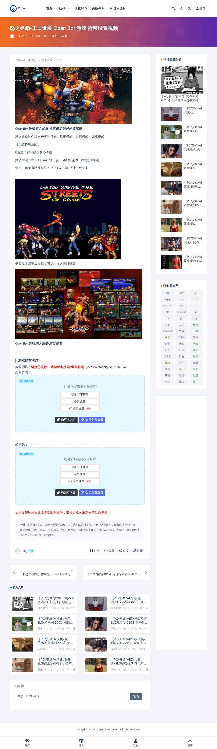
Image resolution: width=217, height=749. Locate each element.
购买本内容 (68, 419)
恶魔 (195, 343)
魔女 (167, 382)
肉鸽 (195, 369)
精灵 (195, 362)
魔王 (195, 382)
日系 (181, 350)
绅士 (181, 369)
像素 (195, 324)
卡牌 (195, 331)
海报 (125, 551)
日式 (167, 350)
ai (195, 293)
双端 (167, 337)
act (167, 293)
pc (181, 318)
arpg (167, 299)
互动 (181, 324)
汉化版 (167, 356)
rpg (195, 318)
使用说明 (119, 8)
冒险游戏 (167, 331)
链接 (139, 551)
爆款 (167, 362)
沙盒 (181, 356)
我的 (135, 745)
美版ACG (98, 8)
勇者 (181, 331)
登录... (21, 696)
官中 (167, 343)
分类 (81, 745)
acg (28, 550)
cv (181, 305)
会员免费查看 (94, 419)
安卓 (195, 337)
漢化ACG (81, 8)
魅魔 (195, 375)
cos (196, 299)
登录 (202, 8)
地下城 (181, 337)
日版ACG (63, 8)
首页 (49, 8)
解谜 (167, 375)
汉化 (195, 350)
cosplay (167, 305)
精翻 (167, 369)
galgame (181, 312)
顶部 (189, 745)
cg (181, 299)
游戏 (195, 356)
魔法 (181, 382)
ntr (167, 318)
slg (167, 324)
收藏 (111, 551)
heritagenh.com (108, 729)
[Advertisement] (182, 523)
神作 (181, 362)
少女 (181, 343)
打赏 (96, 551)
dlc (167, 312)
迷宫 (181, 375)
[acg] (12, 36)
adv (181, 293)
